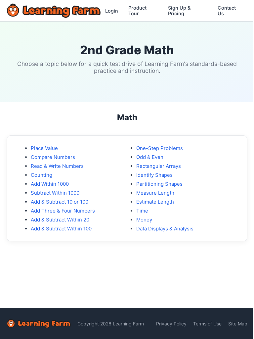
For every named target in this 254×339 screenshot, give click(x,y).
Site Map (237, 323)
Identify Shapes (154, 175)
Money (144, 220)
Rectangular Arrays (158, 166)
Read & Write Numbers (57, 166)
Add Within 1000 (50, 184)
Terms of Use (207, 323)
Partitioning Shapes (159, 184)
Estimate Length (155, 202)
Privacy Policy (171, 323)
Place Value (44, 148)
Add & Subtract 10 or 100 (59, 202)
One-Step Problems (159, 148)
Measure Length (155, 193)
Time (142, 211)
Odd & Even (149, 157)
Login (111, 11)
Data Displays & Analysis (164, 228)
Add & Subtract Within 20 (60, 220)
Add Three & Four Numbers (63, 211)
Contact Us (227, 10)
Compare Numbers (53, 157)
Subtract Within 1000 (55, 193)
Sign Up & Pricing (179, 10)
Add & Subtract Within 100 (61, 228)
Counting (41, 175)
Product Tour (137, 10)
